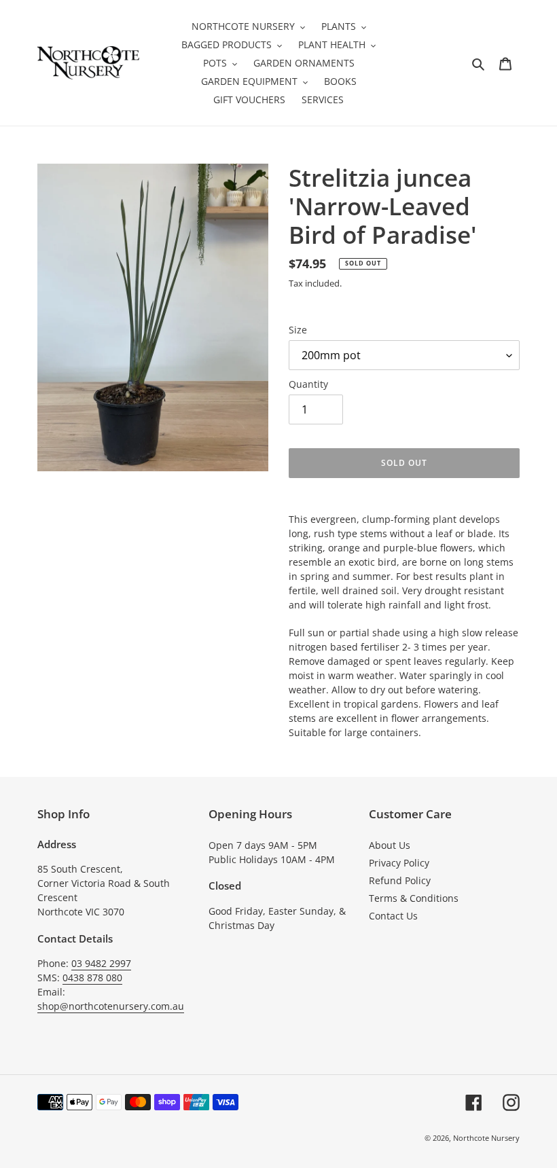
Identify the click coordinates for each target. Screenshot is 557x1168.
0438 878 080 (92, 977)
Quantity (308, 384)
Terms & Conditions (414, 898)
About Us (389, 845)
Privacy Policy (399, 862)
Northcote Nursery (486, 1138)
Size (298, 329)
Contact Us (393, 915)
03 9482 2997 (101, 963)
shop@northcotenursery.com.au (110, 1006)
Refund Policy (400, 880)
